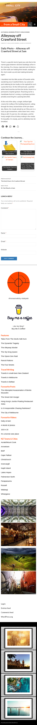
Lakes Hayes (6, 472)
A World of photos (8, 425)
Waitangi (4, 490)
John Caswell (15, 43)
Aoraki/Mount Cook (8, 442)
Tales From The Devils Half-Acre (14, 339)
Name (3, 233)
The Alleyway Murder (9, 348)
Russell (4, 485)
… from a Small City (13, 24)
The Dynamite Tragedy (10, 343)
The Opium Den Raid (9, 356)
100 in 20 (4, 430)
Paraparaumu (6, 481)
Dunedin (12, 32)
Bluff (3, 451)
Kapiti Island (6, 468)
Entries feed (6, 608)
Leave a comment (25, 43)
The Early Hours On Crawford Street (13, 180)
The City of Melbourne (9, 413)
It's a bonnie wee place (10, 434)
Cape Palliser (6, 455)
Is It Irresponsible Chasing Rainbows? (16, 408)
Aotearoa (4, 32)
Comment (5, 208)
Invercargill (5, 464)
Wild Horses (25, 32)
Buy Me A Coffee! (18, 329)
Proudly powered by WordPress (9, 722)
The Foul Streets (7, 365)
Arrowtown (5, 447)
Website (4, 250)
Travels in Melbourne (9, 377)
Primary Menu (34, 24)
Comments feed (7, 612)
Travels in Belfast (8, 382)
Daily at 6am (6, 421)
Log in (3, 604)
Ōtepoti (18, 32)
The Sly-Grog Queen (9, 352)
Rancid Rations (7, 360)
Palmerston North (8, 477)
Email (3, 241)
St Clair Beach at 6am (8, 187)
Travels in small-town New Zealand (15, 373)
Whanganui (5, 494)
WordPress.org (7, 617)
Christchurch (6, 460)
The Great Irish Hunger (10, 397)
